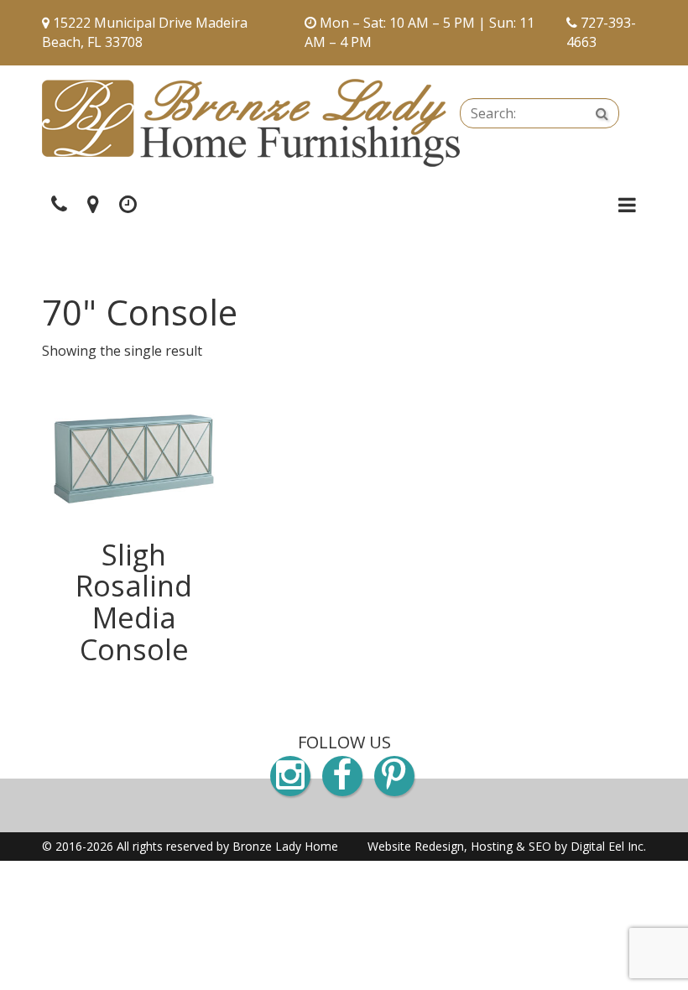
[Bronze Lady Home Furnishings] (251, 123)
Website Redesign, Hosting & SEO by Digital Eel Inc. (506, 846)
